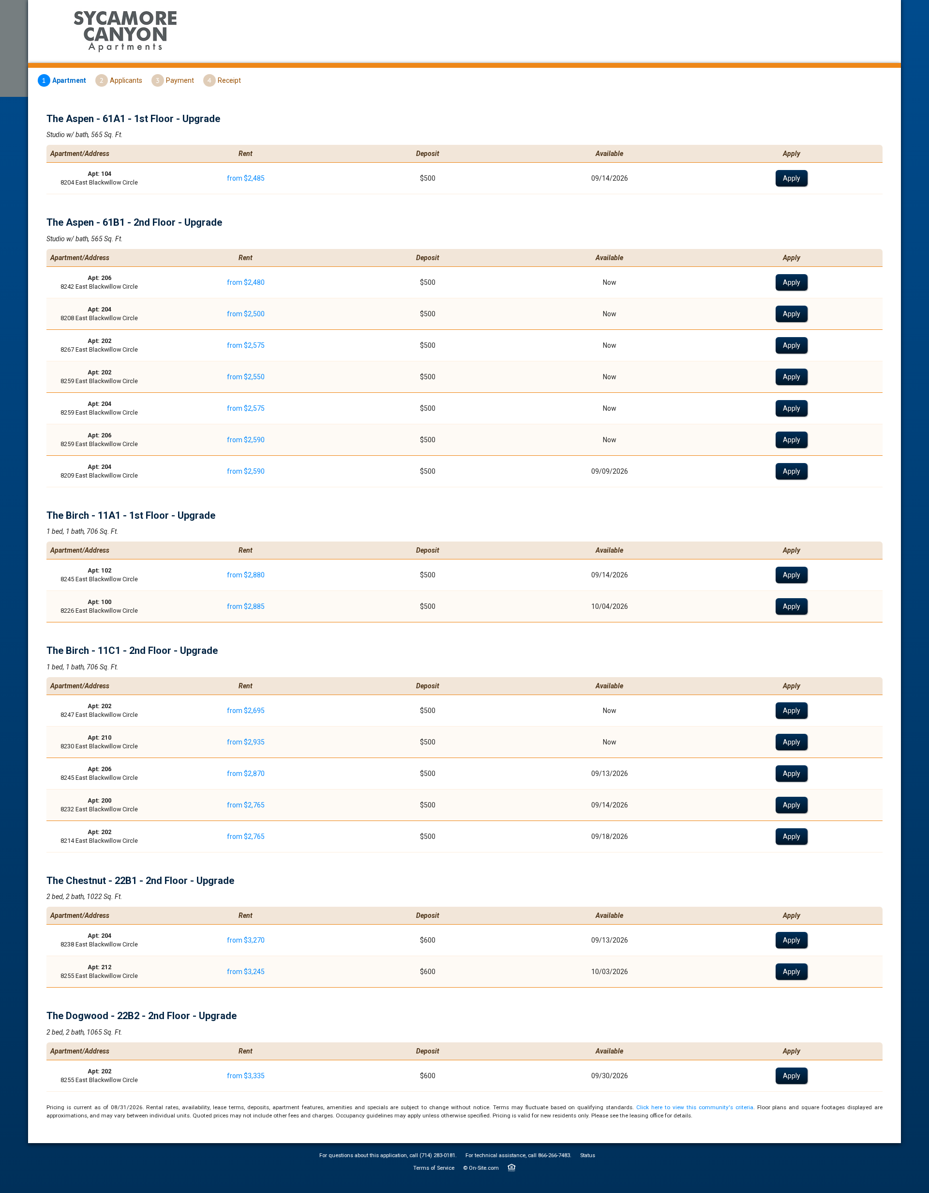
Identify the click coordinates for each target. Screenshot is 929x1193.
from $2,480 (246, 282)
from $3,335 (246, 1076)
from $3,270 (246, 940)
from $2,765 (246, 805)
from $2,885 (246, 606)
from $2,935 (246, 742)
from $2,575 (246, 345)
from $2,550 (246, 377)
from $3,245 (246, 972)
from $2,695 (246, 710)
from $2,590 (246, 440)
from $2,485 (246, 178)
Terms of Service (433, 1168)
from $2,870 (246, 773)
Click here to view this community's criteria (694, 1107)
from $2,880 (246, 575)
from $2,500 (246, 314)
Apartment (69, 80)
